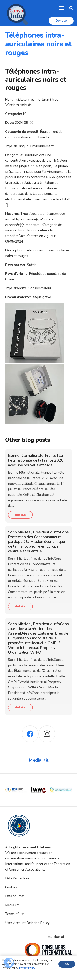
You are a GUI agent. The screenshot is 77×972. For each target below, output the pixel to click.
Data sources (15, 896)
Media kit (12, 905)
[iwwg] (38, 781)
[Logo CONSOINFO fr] (16, 13)
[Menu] (62, 8)
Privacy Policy (27, 968)
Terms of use (15, 914)
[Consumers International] (48, 950)
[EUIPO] (16, 781)
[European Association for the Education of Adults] (61, 781)
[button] (71, 8)
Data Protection (17, 878)
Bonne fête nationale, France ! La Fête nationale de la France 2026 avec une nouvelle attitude (35, 460)
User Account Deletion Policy (27, 923)
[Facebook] (30, 733)
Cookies (11, 887)
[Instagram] (46, 733)
